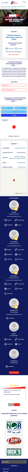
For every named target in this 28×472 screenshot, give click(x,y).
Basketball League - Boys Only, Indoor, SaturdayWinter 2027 (13, 189)
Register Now (7, 172)
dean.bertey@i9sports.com (14, 370)
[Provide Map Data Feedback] (25, 347)
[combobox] (13, 129)
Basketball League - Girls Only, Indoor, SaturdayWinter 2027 (13, 240)
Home (2, 6)
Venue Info (5, 85)
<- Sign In (5, 2)
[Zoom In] (3, 324)
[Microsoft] (19, 347)
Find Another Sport (13, 54)
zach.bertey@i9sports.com (14, 400)
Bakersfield (14, 6)
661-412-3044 (22, 321)
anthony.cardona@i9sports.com (14, 434)
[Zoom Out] (3, 327)
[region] (14, 335)
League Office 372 (21, 6)
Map (15, 120)
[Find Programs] (17, 15)
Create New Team (9, 229)
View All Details (8, 176)
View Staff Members (8, 90)
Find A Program (7, 6)
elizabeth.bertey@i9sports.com (14, 468)
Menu (24, 2)
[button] (14, 176)
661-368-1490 (22, 316)
